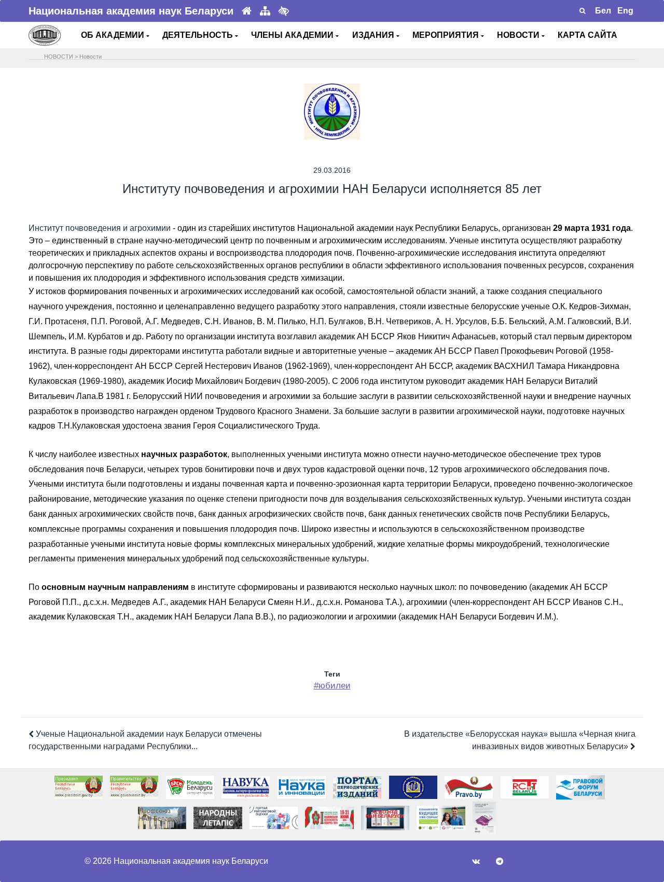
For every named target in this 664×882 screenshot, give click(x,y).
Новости (90, 56)
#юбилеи (332, 686)
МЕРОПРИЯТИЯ (446, 35)
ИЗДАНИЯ (374, 35)
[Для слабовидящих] (284, 11)
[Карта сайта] (265, 11)
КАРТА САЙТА (587, 35)
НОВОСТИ (519, 35)
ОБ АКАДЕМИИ (113, 35)
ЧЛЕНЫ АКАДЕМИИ (293, 35)
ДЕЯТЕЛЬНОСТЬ (198, 35)
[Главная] (247, 11)
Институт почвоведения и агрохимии (100, 228)
